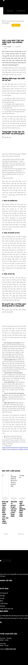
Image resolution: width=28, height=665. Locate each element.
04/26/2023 (5, 498)
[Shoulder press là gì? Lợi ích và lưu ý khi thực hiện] (14, 485)
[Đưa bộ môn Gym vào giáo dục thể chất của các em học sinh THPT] (5, 485)
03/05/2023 (18, 46)
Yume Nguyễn (7, 46)
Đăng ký (2, 606)
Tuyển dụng (3, 603)
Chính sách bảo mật (6, 608)
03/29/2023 (22, 498)
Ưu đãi (2, 598)
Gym (6, 48)
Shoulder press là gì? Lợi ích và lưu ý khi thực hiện (14, 509)
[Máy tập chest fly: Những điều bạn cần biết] (22, 485)
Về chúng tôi (4, 593)
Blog (1, 601)
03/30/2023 (13, 498)
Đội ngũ (2, 596)
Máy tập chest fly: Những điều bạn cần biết (22, 509)
